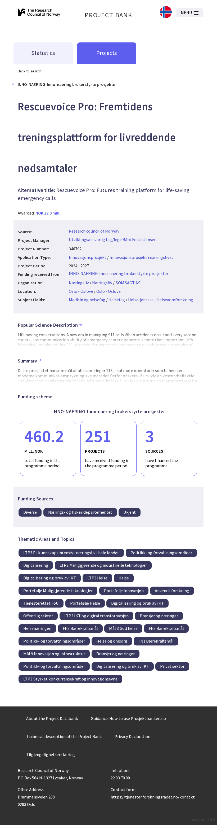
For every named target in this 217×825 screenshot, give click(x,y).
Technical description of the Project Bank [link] (64, 736)
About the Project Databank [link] (52, 718)
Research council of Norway (94, 231)
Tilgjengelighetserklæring (50, 754)
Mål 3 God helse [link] (123, 628)
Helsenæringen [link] (37, 628)
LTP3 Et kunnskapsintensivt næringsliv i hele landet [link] (71, 552)
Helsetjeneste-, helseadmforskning (160, 299)
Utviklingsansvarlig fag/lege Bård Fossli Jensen (112, 239)
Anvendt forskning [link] (172, 590)
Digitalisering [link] (35, 565)
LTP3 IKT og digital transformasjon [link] (96, 615)
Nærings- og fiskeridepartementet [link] (80, 512)
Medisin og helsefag (87, 299)
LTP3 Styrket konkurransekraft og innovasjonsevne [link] (70, 679)
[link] (166, 12)
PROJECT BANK (108, 15)
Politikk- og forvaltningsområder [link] (161, 552)
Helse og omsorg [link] (111, 641)
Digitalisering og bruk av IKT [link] (49, 577)
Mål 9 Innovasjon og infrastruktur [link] (54, 653)
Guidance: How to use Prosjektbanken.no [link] (128, 718)
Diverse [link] (30, 512)
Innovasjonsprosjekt (87, 257)
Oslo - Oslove (81, 291)
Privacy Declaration (132, 736)
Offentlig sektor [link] (38, 615)
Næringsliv (79, 282)
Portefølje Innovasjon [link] (124, 590)
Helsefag (116, 299)
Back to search (29, 71)
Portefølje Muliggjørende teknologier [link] (58, 590)
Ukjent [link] (129, 512)
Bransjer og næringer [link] (159, 615)
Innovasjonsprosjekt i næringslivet (141, 257)
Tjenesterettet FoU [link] (41, 603)
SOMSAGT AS (128, 282)
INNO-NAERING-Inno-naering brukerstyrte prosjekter (118, 273)
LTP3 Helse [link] (97, 577)
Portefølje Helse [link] (85, 603)
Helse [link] (124, 577)
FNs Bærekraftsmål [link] (80, 628)
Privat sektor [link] (172, 666)
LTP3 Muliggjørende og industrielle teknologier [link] (103, 565)
